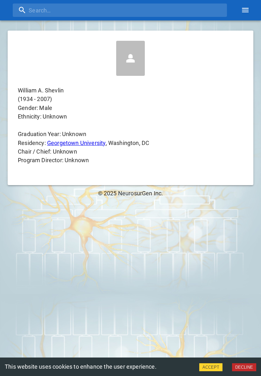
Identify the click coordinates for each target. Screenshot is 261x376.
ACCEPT (210, 367)
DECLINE (244, 367)
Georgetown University (76, 143)
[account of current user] (245, 10)
